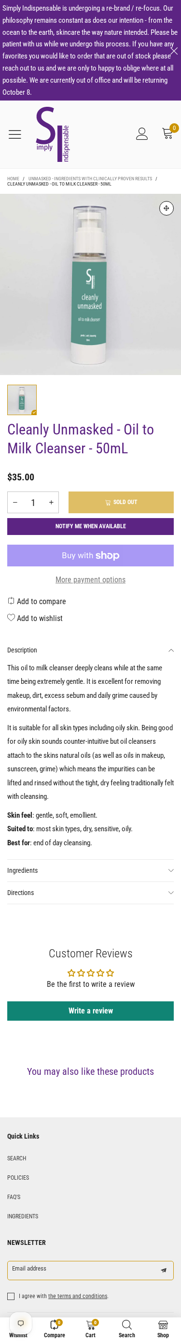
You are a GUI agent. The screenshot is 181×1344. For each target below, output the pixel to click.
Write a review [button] (91, 1010)
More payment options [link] (90, 579)
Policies (18, 1177)
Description (22, 650)
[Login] (142, 135)
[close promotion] (174, 50)
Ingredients (22, 870)
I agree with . (64, 1296)
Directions (20, 892)
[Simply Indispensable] (52, 134)
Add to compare (40, 601)
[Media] (166, 208)
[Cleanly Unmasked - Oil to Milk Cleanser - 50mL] (90, 284)
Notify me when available (91, 526)
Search (16, 1158)
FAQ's (13, 1197)
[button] (15, 502)
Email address (29, 1268)
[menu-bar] (18, 134)
